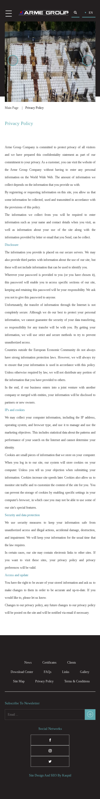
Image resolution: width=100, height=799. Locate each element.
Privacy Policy (44, 681)
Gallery (84, 672)
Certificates (49, 662)
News (28, 662)
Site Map (19, 681)
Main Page (11, 108)
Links (65, 672)
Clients (71, 662)
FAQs (47, 672)
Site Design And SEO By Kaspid (50, 775)
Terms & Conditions (77, 681)
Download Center (22, 672)
